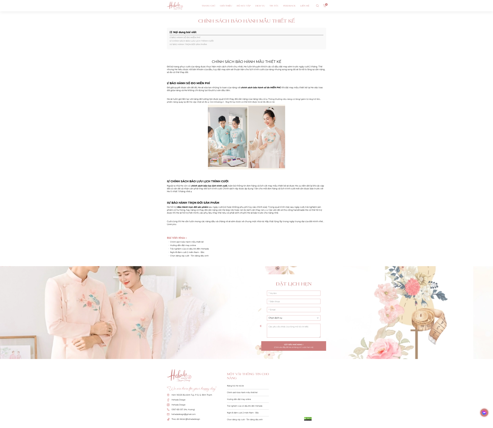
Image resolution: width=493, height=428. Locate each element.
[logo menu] (179, 6)
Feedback (289, 5)
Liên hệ (304, 5)
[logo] (181, 375)
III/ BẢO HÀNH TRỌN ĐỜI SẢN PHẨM (188, 44)
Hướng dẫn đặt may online (183, 245)
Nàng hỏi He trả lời (235, 386)
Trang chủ (208, 5)
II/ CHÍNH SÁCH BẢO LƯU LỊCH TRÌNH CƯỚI (192, 41)
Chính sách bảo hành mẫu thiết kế (186, 242)
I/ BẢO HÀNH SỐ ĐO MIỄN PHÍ (185, 37)
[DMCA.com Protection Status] (308, 419)
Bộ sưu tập (244, 5)
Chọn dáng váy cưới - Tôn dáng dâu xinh (189, 255)
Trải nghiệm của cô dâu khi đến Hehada (189, 249)
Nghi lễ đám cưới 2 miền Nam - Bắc (187, 252)
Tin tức (273, 5)
